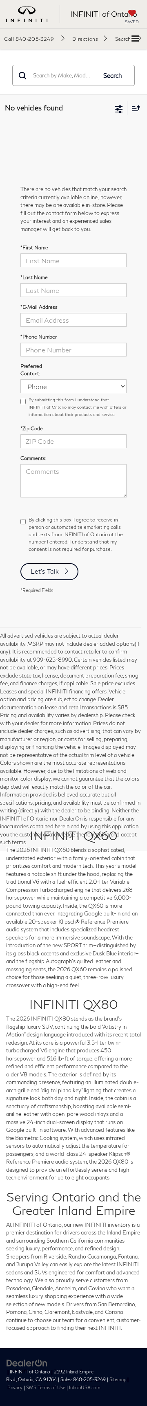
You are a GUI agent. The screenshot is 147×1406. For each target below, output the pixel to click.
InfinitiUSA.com (84, 1387)
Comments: (33, 458)
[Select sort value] (133, 108)
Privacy (14, 1387)
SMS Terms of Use (45, 1387)
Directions (85, 39)
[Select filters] (119, 108)
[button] (34, 39)
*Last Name (34, 277)
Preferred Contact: (31, 369)
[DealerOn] (27, 1362)
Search (112, 75)
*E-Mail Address (39, 307)
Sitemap (117, 1379)
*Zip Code (31, 428)
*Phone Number (38, 337)
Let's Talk (45, 571)
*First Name (34, 247)
